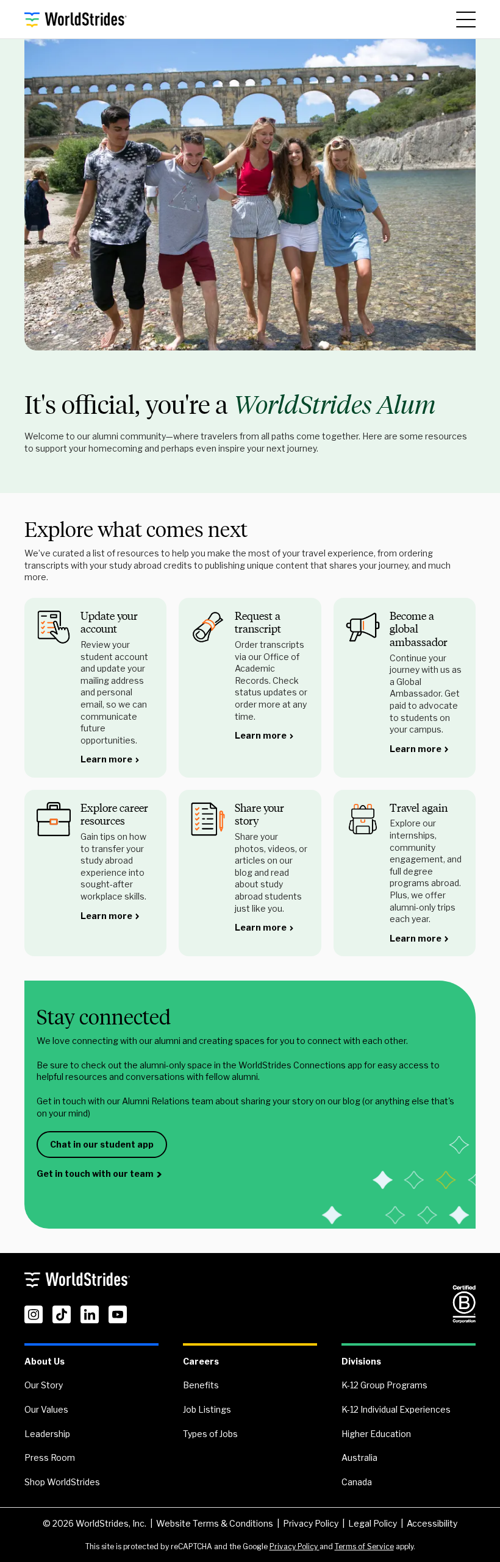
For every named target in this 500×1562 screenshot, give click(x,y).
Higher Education (376, 1434)
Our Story (43, 1385)
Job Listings (207, 1409)
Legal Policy (372, 1523)
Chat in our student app (102, 1144)
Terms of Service (364, 1546)
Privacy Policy (310, 1523)
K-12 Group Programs (384, 1385)
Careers (201, 1361)
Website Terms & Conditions (214, 1523)
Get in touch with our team (95, 1173)
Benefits (201, 1385)
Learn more (106, 759)
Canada (356, 1482)
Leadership (47, 1434)
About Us (44, 1361)
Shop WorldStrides (62, 1482)
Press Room (49, 1457)
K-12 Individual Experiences (396, 1409)
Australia (359, 1457)
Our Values (46, 1409)
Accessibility (432, 1523)
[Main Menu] (466, 19)
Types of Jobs (210, 1434)
